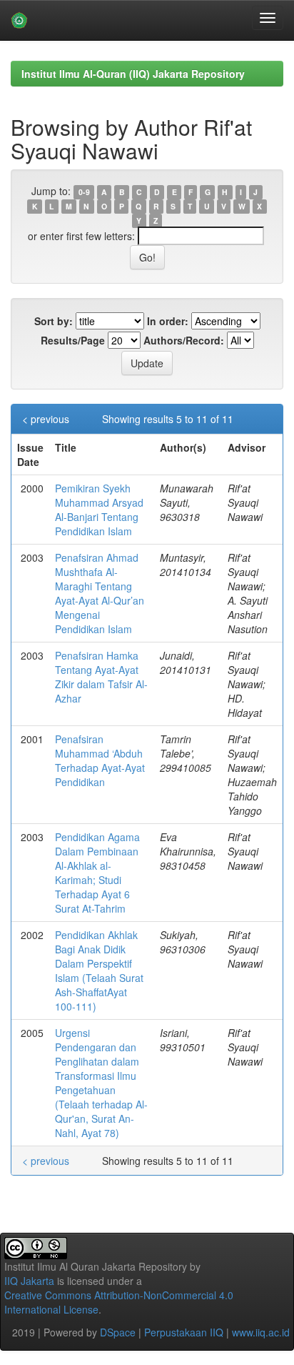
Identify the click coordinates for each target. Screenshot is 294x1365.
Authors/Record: (183, 340)
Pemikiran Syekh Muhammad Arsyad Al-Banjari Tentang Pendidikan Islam (99, 509)
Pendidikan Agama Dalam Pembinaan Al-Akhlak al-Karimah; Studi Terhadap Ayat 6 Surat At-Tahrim (97, 872)
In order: (167, 321)
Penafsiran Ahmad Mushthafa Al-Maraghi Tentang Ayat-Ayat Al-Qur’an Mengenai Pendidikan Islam (99, 593)
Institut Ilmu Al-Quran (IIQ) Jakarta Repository (133, 73)
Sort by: (53, 321)
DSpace (118, 1332)
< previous (45, 419)
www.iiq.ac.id (261, 1332)
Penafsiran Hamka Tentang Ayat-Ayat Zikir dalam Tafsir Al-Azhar (101, 676)
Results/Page (73, 340)
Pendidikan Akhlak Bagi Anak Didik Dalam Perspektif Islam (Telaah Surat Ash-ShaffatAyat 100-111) (99, 970)
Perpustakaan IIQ (183, 1332)
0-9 (84, 192)
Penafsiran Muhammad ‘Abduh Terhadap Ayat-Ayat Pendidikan (100, 760)
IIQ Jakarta (29, 1281)
